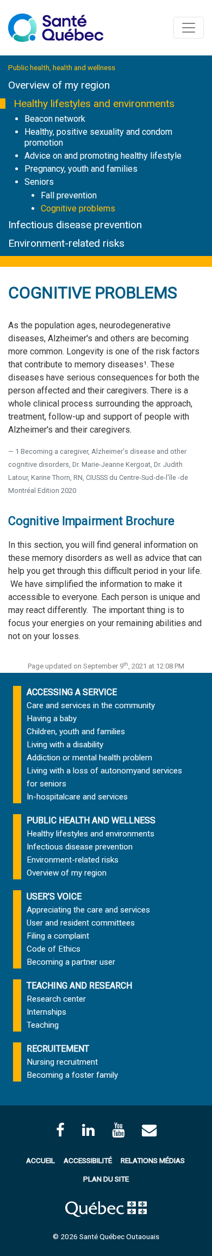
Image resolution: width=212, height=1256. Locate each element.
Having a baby (52, 718)
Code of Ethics (53, 949)
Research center (56, 999)
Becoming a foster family (72, 1075)
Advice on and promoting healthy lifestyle (103, 156)
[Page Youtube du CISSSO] (118, 1130)
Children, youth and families (76, 731)
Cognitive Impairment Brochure (91, 521)
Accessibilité (88, 1160)
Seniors (39, 182)
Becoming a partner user (71, 962)
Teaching (43, 1025)
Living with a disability (65, 744)
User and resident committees (81, 923)
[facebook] (60, 1130)
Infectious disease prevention (75, 224)
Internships (46, 1012)
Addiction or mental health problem (89, 758)
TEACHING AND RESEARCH (79, 985)
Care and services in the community (91, 705)
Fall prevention (69, 195)
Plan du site (106, 1178)
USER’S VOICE (54, 896)
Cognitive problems (78, 208)
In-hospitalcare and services (77, 797)
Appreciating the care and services (88, 910)
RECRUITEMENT (58, 1048)
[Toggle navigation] (188, 28)
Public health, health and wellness (61, 67)
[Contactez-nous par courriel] (149, 1130)
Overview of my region (59, 85)
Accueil (40, 1160)
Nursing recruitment (62, 1062)
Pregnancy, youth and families (81, 169)
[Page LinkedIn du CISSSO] (88, 1130)
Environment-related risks (66, 243)
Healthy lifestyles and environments (94, 103)
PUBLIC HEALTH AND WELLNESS (91, 820)
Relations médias (153, 1160)
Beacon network (54, 119)
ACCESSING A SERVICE (72, 692)
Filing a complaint (58, 936)
